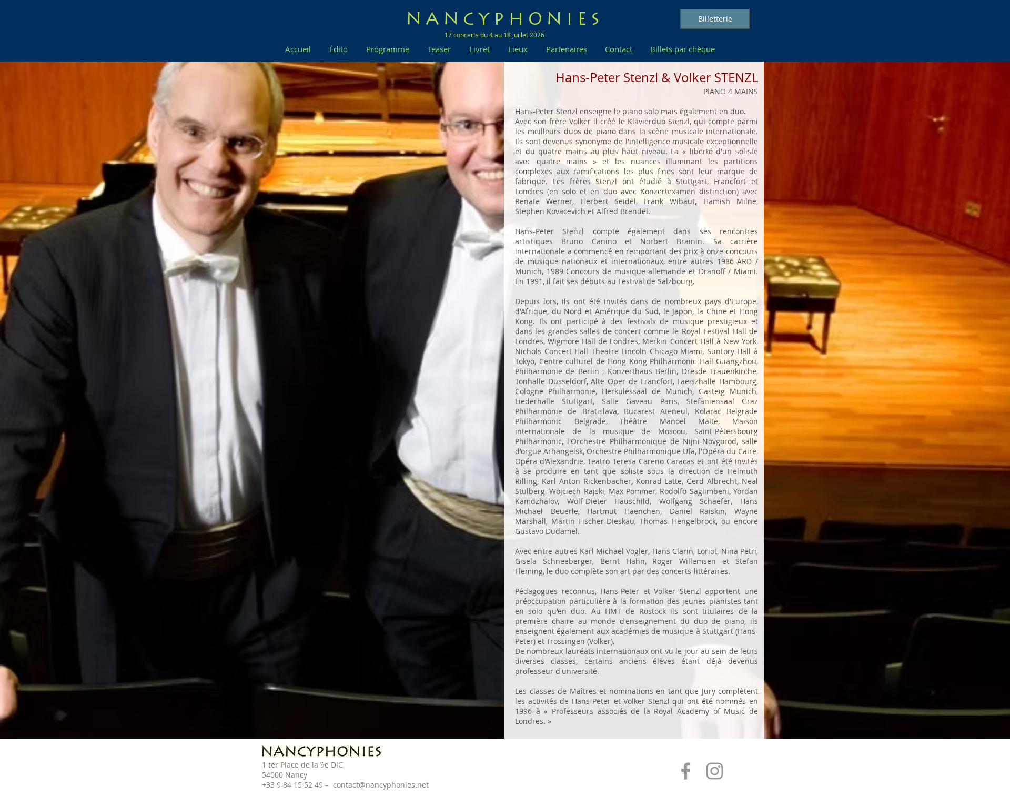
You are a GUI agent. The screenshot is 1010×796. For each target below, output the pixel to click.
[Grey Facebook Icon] (685, 771)
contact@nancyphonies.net (381, 785)
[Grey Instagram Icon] (714, 771)
